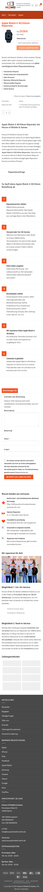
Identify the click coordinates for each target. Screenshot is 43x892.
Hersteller (12, 15)
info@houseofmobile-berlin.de (14, 832)
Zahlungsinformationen (11, 729)
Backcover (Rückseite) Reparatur (15, 80)
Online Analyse (9, 89)
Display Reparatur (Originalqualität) (16, 74)
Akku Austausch (9, 77)
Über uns (5, 720)
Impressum (8, 881)
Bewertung (8, 431)
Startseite (5, 707)
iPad (3, 756)
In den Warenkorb (28, 48)
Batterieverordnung (22, 883)
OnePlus (5, 792)
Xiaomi (4, 779)
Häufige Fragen (8, 716)
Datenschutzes (20, 472)
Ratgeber (5, 711)
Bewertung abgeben (34, 96)
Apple (20, 15)
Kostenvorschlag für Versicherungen (16, 86)
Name (6, 439)
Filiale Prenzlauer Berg (15, 609)
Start (4, 15)
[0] (40, 5)
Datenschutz (19, 881)
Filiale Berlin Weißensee (16, 613)
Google (4, 783)
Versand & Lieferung (10, 734)
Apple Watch (7, 765)
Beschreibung (9, 411)
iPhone (4, 752)
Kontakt (5, 725)
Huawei (5, 774)
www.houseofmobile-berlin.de (14, 840)
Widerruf (34, 881)
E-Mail (7, 449)
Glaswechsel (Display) (11, 71)
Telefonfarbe (21, 38)
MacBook (5, 761)
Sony (4, 787)
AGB (27, 881)
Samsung (5, 770)
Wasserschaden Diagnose (12, 83)
